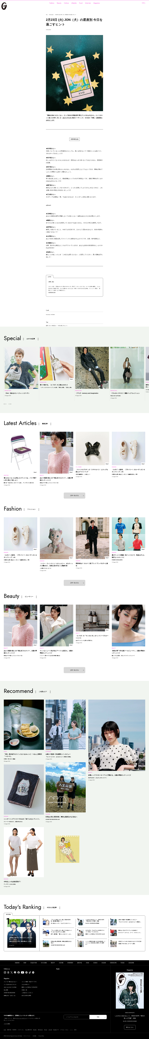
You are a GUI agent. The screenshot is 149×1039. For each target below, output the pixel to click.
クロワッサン (21, 1030)
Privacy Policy (41, 1036)
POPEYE (14, 1030)
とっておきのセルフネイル (10, 984)
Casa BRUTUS (28, 1030)
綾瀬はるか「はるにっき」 (10, 995)
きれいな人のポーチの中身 (10, 987)
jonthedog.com (51, 292)
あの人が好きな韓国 (26, 995)
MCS (75, 1030)
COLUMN (103, 963)
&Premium (40, 1030)
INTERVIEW (70, 963)
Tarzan (45, 1030)
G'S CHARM (44, 963)
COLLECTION (33, 963)
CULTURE (61, 963)
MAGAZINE (131, 963)
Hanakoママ (56, 1030)
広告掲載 (34, 1036)
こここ (71, 1030)
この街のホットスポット (27, 992)
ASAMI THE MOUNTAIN (9, 992)
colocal (50, 1030)
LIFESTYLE (79, 963)
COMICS (95, 963)
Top (46, 14)
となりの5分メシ (25, 984)
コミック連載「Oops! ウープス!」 (29, 981)
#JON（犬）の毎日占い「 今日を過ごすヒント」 (57, 325)
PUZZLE (122, 963)
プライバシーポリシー (21, 1018)
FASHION (17, 963)
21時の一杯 (24, 990)
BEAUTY (53, 963)
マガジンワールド (26, 1036)
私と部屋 (6, 990)
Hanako (35, 1030)
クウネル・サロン (64, 1030)
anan (5, 1030)
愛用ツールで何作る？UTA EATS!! (29, 987)
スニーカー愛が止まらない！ (10, 981)
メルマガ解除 (7, 1023)
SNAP (25, 963)
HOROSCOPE (113, 963)
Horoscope (51, 14)
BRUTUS (9, 1030)
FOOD (87, 963)
